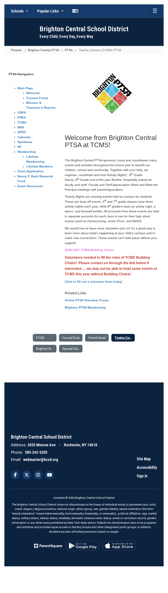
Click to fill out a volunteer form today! (93, 281)
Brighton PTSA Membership (85, 307)
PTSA (69, 50)
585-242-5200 (36, 452)
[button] (20, 10)
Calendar (24, 137)
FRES (22, 117)
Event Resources (30, 186)
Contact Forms (37, 98)
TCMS (22, 122)
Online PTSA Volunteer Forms (87, 300)
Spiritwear (25, 142)
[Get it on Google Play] (82, 546)
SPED (22, 132)
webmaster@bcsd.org (40, 459)
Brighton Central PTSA (43, 50)
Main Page (25, 88)
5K (19, 146)
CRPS (22, 112)
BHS (21, 127)
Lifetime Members (39, 166)
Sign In (142, 476)
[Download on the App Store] (119, 546)
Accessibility (147, 467)
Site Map (144, 459)
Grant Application (31, 171)
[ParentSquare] (48, 545)
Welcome (33, 93)
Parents (17, 50)
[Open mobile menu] (155, 10)
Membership (27, 151)
